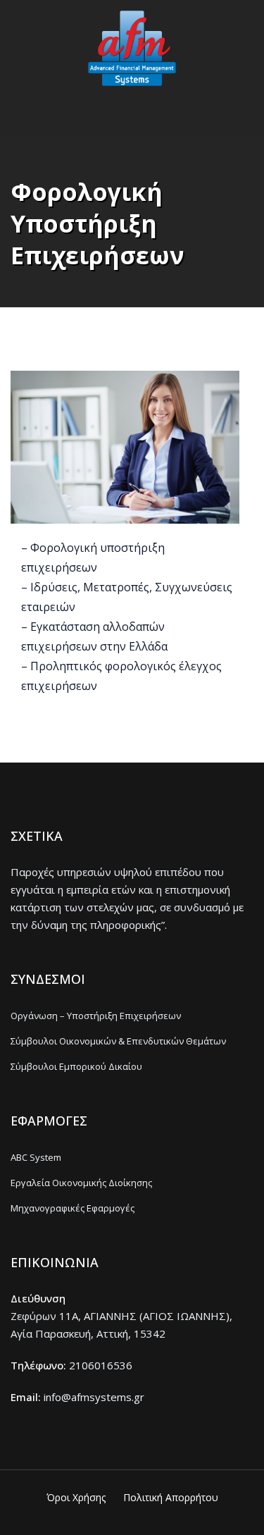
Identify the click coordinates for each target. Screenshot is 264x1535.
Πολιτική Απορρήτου (170, 1497)
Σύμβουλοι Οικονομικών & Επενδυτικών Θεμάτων (118, 1041)
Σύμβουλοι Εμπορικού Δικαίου (76, 1066)
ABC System (36, 1157)
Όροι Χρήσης (76, 1497)
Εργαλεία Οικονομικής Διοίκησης (81, 1182)
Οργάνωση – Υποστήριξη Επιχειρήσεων (96, 1015)
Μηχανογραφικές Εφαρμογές (72, 1208)
